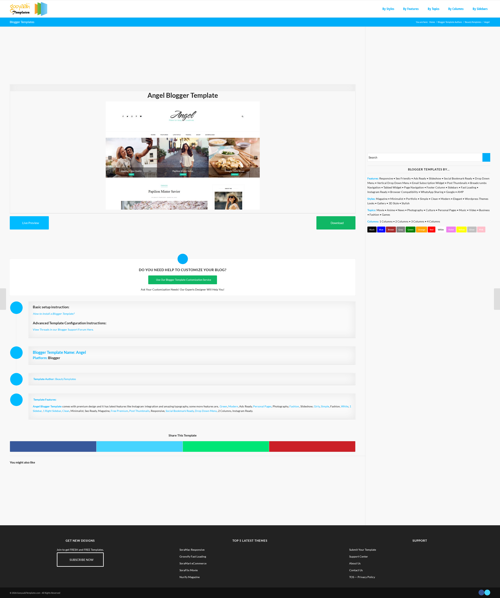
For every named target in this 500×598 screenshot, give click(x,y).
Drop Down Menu (206, 410)
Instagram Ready (377, 192)
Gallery (381, 203)
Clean (65, 410)
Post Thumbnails (139, 410)
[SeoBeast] (290, 485)
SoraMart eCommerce (192, 563)
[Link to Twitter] (487, 592)
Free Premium (119, 410)
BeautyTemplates (65, 379)
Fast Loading (468, 187)
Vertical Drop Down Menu (393, 183)
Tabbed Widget (392, 187)
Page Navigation (414, 187)
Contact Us (356, 570)
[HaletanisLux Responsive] (74, 485)
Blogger (54, 358)
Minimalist (396, 198)
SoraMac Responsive (191, 549)
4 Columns (433, 221)
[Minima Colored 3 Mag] (3, 299)
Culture (430, 210)
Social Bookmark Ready (180, 410)
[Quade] (160, 485)
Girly (317, 406)
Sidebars (453, 187)
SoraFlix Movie (188, 570)
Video (472, 210)
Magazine (382, 198)
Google (450, 192)
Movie (380, 210)
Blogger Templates (22, 22)
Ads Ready (419, 178)
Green (223, 406)
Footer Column (436, 187)
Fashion (294, 406)
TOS (351, 577)
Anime (391, 210)
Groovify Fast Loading (192, 556)
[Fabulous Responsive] (333, 485)
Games (386, 214)
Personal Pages (262, 406)
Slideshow (435, 178)
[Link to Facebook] (481, 592)
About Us (355, 563)
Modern (233, 406)
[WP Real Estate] (497, 299)
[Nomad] (247, 485)
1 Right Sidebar (52, 410)
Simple (325, 406)
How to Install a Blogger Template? (53, 313)
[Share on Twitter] (139, 446)
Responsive (386, 178)
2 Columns (401, 221)
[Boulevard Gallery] (204, 485)
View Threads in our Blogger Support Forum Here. (63, 329)
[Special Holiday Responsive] (117, 485)
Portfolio (411, 198)
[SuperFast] (31, 485)
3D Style (394, 203)
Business (484, 210)
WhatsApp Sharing (432, 192)
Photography (415, 210)
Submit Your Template (362, 549)
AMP (460, 192)
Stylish (406, 203)
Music (462, 210)
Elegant (457, 198)
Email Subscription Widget (428, 183)
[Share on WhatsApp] (226, 446)
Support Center (358, 556)
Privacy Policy (366, 577)
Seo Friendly (403, 178)
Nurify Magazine (189, 577)
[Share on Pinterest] (312, 446)
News (401, 210)
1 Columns (386, 221)
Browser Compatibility (404, 192)
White (344, 406)
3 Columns (417, 221)
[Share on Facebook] (53, 446)
